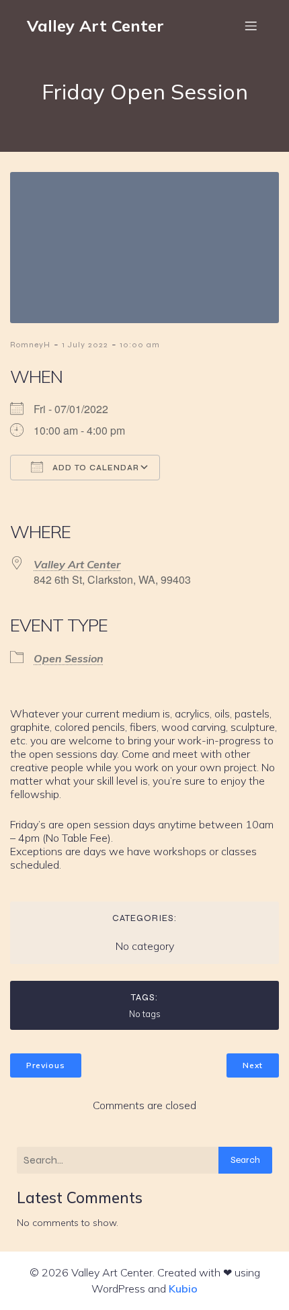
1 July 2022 (85, 344)
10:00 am (140, 344)
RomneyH (30, 344)
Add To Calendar (94, 468)
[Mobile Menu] (250, 25)
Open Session (69, 658)
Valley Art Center (77, 564)
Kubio (183, 1288)
